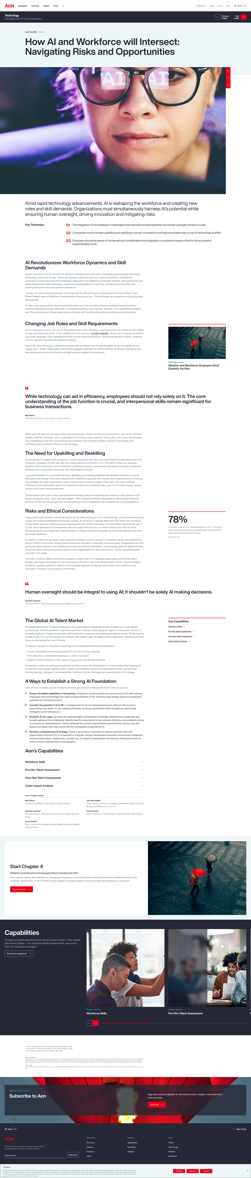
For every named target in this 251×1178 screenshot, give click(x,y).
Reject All (193, 1171)
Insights (46, 6)
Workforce (172, 1156)
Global (241, 6)
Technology (12, 15)
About (55, 6)
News (228, 6)
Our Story (91, 1142)
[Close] (248, 1170)
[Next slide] (95, 1023)
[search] (63, 6)
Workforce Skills (97, 1013)
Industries (35, 6)
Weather (171, 1151)
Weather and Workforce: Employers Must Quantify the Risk (193, 367)
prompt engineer (100, 333)
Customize (179, 1171)
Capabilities (22, 6)
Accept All (206, 1171)
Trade (170, 1142)
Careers (212, 6)
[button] (21, 889)
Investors (220, 6)
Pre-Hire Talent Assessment (185, 1013)
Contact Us (201, 6)
